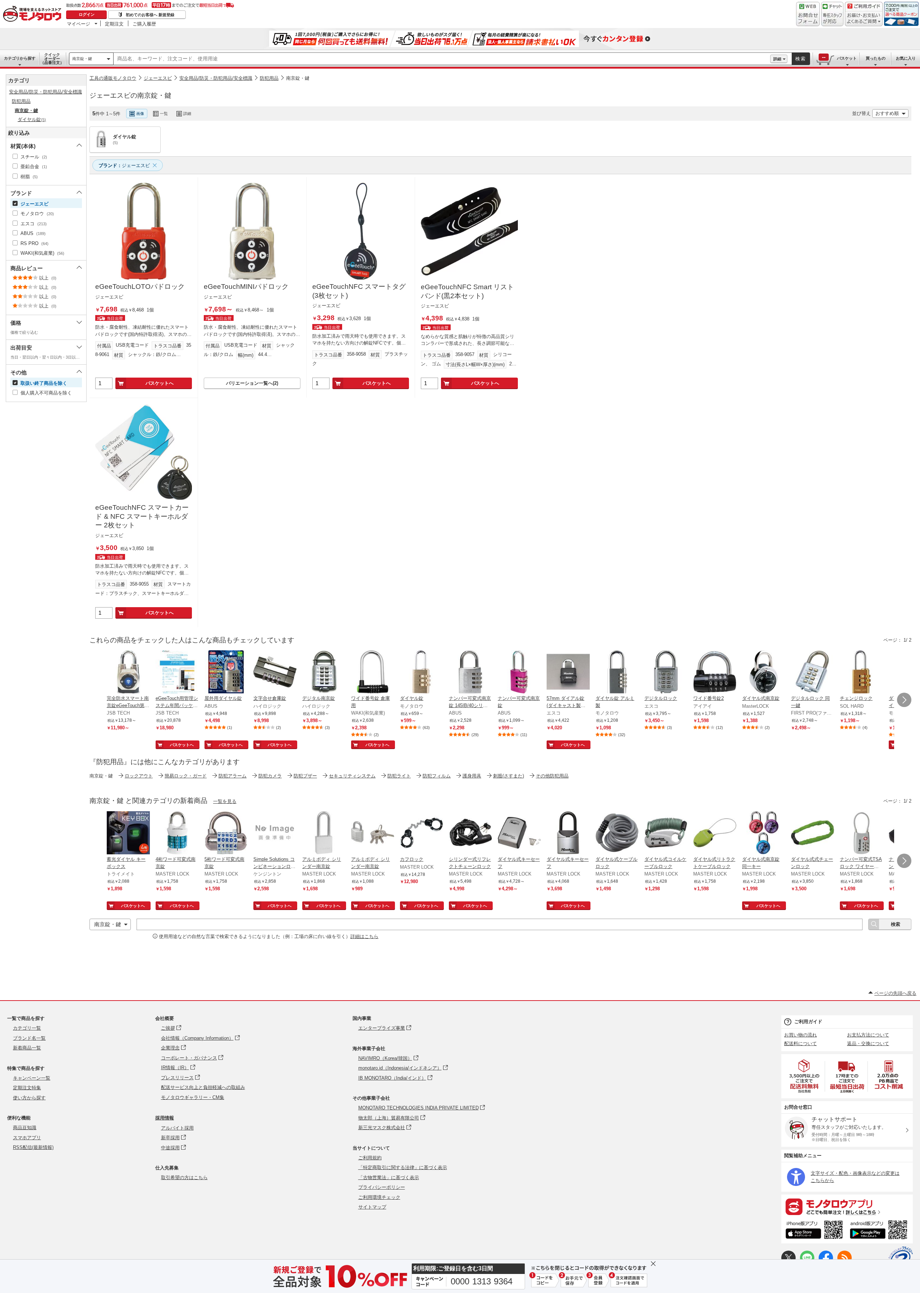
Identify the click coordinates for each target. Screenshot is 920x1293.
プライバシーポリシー (381, 1187)
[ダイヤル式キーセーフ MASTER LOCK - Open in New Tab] (519, 833)
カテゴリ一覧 (27, 1028)
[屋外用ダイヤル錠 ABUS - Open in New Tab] (226, 672)
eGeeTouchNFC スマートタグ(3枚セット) (359, 291)
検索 (800, 58)
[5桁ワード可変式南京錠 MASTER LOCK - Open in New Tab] (226, 833)
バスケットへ (160, 383)
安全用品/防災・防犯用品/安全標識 (215, 78)
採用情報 (164, 1118)
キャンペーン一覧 (31, 1078)
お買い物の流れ (800, 1035)
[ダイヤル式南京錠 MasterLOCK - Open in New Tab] (763, 672)
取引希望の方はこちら (184, 1177)
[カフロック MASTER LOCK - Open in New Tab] (421, 833)
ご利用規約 (370, 1157)
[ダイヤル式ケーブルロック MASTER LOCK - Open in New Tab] (617, 833)
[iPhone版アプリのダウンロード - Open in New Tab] (814, 1230)
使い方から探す (29, 1097)
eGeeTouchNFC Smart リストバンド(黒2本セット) (467, 291)
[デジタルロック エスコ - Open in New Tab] (665, 672)
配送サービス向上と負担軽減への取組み (203, 1087)
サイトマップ (372, 1207)
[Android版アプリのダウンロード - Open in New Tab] (880, 1230)
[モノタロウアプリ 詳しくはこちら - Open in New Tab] (847, 1206)
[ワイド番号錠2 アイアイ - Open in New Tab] (714, 672)
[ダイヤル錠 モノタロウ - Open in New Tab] (421, 672)
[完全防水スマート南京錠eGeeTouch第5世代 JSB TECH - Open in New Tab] (128, 672)
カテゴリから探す (20, 58)
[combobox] (442, 59)
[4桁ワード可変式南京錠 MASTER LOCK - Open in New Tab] (177, 833)
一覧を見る (224, 801)
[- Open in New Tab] (804, 1076)
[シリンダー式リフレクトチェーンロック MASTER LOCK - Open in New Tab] (470, 833)
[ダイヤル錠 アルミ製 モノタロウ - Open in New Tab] (617, 672)
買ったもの (876, 58)
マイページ (78, 23)
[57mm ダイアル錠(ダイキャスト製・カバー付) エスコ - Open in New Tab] (568, 672)
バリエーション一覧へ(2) (252, 383)
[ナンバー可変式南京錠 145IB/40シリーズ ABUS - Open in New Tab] (470, 672)
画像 (140, 113)
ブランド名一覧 (29, 1038)
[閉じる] (281, 108)
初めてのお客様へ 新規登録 (150, 15)
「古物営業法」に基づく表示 (388, 1177)
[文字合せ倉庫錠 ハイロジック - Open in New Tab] (274, 672)
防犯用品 (269, 78)
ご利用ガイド (808, 1021)
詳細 (777, 59)
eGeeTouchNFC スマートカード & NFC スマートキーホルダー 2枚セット (142, 516)
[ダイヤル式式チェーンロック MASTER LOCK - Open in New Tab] (812, 833)
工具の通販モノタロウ (112, 78)
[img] (33, 14)
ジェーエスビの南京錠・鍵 (130, 95)
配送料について (800, 1043)
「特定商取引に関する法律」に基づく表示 (402, 1167)
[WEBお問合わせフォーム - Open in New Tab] (808, 14)
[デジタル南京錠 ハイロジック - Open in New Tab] (323, 672)
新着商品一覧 (27, 1047)
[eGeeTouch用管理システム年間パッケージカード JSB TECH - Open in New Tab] (177, 672)
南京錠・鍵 (82, 58)
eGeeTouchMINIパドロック (246, 286)
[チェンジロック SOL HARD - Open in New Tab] (861, 672)
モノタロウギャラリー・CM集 (192, 1097)
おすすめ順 (887, 113)
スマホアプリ (27, 1137)
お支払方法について (868, 1035)
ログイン (87, 14)
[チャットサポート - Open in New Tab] (832, 14)
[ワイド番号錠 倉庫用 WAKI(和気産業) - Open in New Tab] (372, 672)
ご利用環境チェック (379, 1197)
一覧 (164, 113)
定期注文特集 (27, 1087)
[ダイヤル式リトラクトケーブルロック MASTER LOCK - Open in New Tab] (714, 833)
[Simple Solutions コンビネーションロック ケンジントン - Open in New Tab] (274, 833)
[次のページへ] (904, 700)
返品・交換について (868, 1043)
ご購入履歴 (144, 23)
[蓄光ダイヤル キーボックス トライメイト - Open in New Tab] (128, 833)
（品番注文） (52, 58)
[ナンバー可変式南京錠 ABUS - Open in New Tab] (519, 672)
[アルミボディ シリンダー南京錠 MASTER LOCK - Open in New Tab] (323, 833)
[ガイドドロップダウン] (864, 18)
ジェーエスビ (158, 78)
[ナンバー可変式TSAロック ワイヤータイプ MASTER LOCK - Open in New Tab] (861, 833)
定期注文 (114, 23)
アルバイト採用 (177, 1128)
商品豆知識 (24, 1127)
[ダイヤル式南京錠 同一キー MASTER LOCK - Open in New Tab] (763, 833)
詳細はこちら (364, 936)
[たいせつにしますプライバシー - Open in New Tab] (900, 1258)
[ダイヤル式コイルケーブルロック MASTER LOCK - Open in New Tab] (665, 833)
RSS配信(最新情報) (33, 1147)
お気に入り (906, 58)
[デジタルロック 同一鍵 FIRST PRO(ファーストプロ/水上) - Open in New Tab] (812, 672)
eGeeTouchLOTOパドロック (140, 286)
